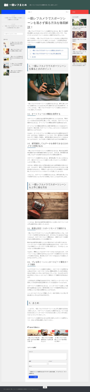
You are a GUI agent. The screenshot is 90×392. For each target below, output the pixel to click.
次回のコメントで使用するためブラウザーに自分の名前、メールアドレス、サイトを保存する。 (48, 372)
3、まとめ (33, 57)
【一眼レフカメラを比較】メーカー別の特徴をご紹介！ (61, 339)
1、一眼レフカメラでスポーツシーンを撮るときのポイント (46, 50)
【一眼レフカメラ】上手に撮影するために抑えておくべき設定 (16, 44)
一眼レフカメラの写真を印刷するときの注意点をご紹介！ (16, 58)
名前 (30, 361)
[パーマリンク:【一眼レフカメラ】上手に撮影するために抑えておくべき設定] (6, 44)
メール (50, 361)
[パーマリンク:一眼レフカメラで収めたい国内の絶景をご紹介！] (6, 72)
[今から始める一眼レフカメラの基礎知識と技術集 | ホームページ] (15, 5)
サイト (30, 366)
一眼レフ (29, 12)
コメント (31, 351)
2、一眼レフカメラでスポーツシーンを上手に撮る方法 (45, 53)
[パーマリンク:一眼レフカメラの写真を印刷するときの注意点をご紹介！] (6, 58)
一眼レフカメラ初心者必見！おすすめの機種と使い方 (33, 339)
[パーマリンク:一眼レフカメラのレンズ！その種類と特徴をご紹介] (6, 51)
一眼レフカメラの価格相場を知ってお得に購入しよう (47, 339)
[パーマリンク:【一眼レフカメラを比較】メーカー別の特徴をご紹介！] (6, 65)
